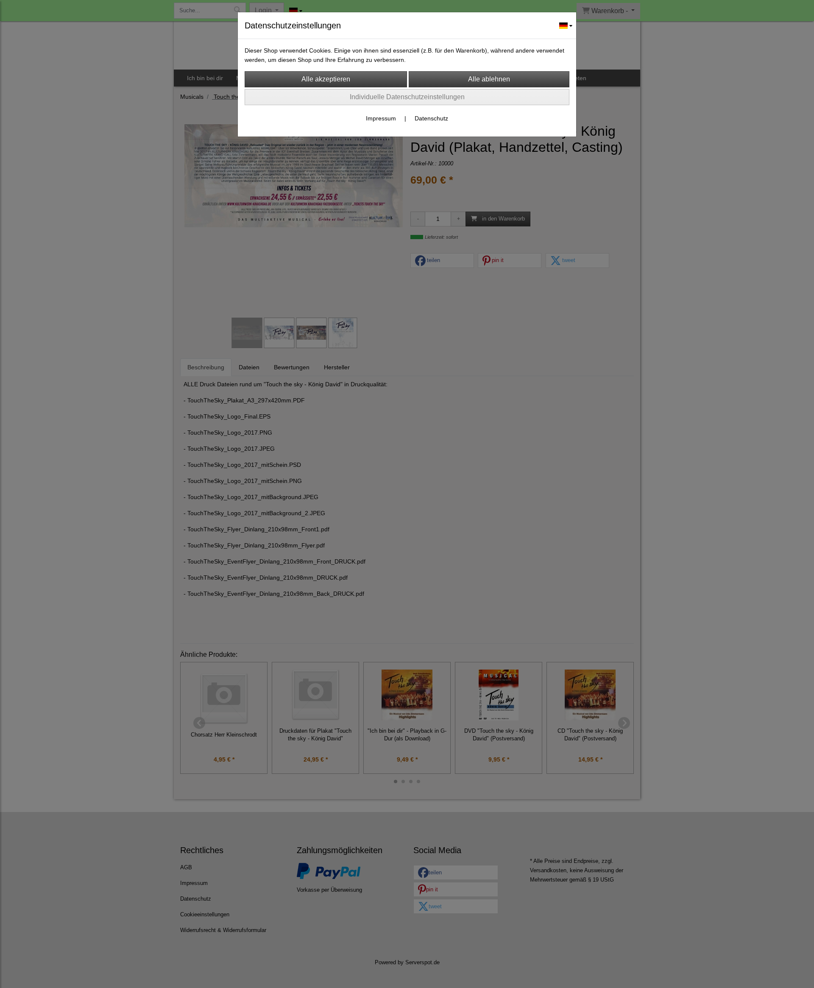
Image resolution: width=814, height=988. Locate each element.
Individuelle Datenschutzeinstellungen (407, 96)
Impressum (381, 118)
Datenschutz (431, 118)
